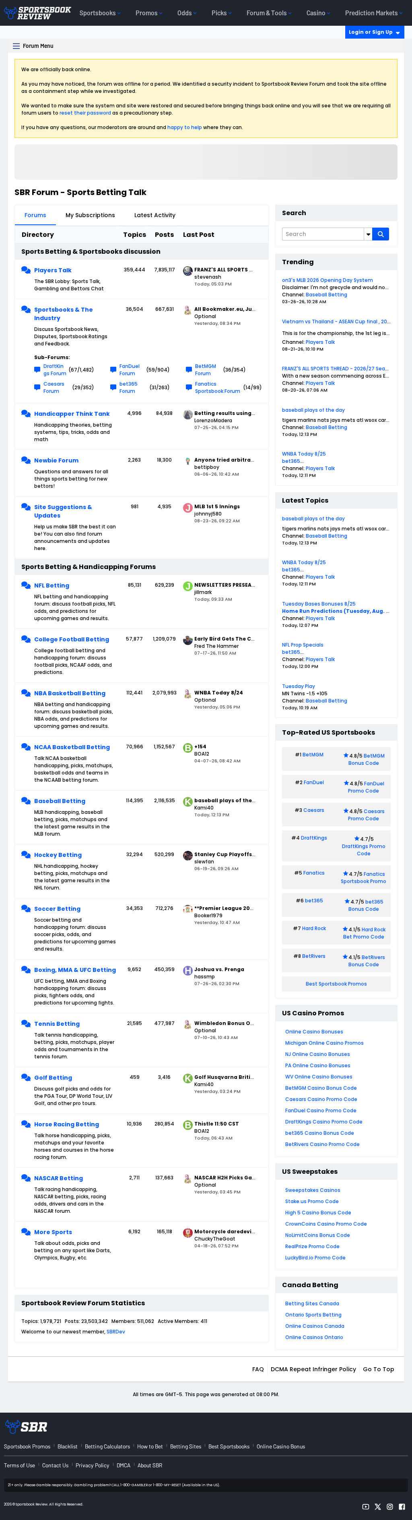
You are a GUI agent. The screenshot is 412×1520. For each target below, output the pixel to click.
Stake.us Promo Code (312, 1201)
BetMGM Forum (205, 370)
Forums (35, 215)
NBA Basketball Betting (69, 693)
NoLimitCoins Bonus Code (317, 1235)
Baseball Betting (59, 801)
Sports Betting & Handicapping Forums (88, 566)
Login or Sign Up (371, 32)
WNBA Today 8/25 (304, 453)
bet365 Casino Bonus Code (319, 1133)
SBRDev (116, 1331)
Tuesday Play (298, 686)
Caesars (313, 810)
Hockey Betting (58, 855)
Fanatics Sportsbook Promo (363, 878)
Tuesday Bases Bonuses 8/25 (319, 603)
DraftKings (314, 837)
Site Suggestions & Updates (63, 511)
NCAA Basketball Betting (72, 747)
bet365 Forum (128, 387)
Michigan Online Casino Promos (324, 1042)
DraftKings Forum (54, 370)
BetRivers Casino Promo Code (322, 1144)
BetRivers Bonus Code (366, 961)
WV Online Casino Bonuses (318, 1076)
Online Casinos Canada (314, 1326)
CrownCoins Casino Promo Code (326, 1223)
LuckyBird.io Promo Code (315, 1257)
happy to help (184, 127)
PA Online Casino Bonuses (317, 1065)
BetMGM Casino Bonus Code (321, 1088)
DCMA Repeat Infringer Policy (313, 1369)
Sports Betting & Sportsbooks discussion (91, 251)
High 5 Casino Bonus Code (318, 1212)
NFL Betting (51, 585)
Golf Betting (53, 1078)
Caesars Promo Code (366, 815)
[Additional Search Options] (368, 234)
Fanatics (314, 872)
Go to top (378, 1369)
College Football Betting (71, 639)
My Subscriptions (90, 215)
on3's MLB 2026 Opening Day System (327, 280)
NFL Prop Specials (302, 644)
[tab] (35, 215)
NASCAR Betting (58, 1178)
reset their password (85, 112)
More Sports (53, 1232)
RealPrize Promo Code (312, 1246)
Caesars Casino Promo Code (321, 1099)
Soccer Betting (57, 909)
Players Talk (53, 270)
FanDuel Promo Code (366, 787)
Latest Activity (154, 215)
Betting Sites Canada (312, 1303)
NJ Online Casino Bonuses (317, 1054)
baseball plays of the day (313, 410)
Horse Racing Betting (66, 1124)
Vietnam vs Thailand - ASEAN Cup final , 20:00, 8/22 (345, 321)
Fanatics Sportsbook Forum (217, 387)
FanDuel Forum (129, 370)
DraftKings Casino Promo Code (324, 1121)
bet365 (291, 461)
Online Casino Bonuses (314, 1031)
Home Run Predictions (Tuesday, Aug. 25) (338, 611)
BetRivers (313, 956)
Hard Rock (314, 928)
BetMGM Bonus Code (366, 759)
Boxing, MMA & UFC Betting (75, 970)
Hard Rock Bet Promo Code (364, 933)
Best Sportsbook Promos (336, 983)
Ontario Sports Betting (313, 1314)
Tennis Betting (57, 1024)
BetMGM (313, 754)
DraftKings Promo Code (363, 850)
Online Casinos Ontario (314, 1337)
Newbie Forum (56, 460)
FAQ (258, 1369)
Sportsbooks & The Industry (63, 314)
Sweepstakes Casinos (312, 1190)
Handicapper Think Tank (72, 414)
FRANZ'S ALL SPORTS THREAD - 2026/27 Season (338, 368)
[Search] (380, 234)
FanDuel (314, 782)
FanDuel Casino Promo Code (320, 1110)
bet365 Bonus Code (365, 905)
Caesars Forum (53, 387)
